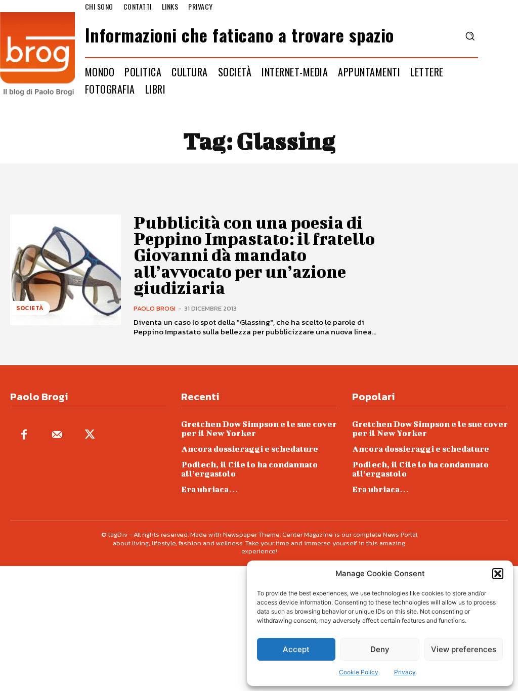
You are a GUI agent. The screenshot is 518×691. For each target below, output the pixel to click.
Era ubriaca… (209, 489)
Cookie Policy (358, 672)
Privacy (405, 672)
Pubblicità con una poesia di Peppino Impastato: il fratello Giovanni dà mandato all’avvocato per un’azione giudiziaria (254, 255)
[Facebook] (24, 435)
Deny (380, 649)
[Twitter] (90, 435)
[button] (498, 574)
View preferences (463, 649)
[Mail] (57, 435)
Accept (296, 649)
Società (30, 308)
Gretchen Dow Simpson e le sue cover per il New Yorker (259, 428)
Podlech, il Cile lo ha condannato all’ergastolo (249, 468)
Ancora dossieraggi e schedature (249, 448)
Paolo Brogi (155, 308)
